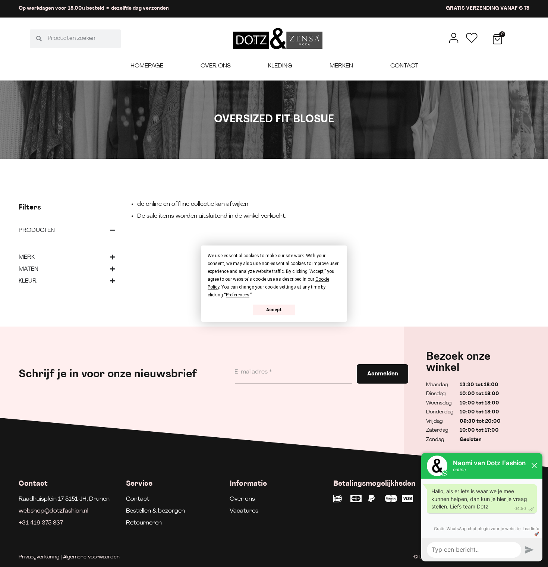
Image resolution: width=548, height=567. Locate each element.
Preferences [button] (237, 294)
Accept (274, 309)
